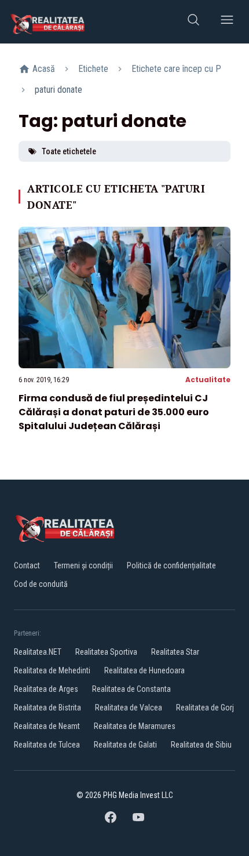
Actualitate (207, 380)
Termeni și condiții (83, 565)
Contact (27, 565)
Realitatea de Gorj (205, 707)
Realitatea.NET (37, 651)
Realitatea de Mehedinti (52, 670)
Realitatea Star (175, 651)
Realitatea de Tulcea (47, 744)
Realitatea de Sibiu (201, 744)
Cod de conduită (41, 584)
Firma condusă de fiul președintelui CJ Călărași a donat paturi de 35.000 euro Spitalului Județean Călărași (114, 412)
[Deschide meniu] (227, 22)
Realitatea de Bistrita (47, 707)
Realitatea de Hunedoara (144, 670)
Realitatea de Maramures (134, 726)
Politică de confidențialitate (171, 565)
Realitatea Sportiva (106, 651)
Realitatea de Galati (125, 744)
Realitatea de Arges (46, 689)
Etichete (93, 68)
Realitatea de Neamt (47, 726)
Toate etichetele (69, 151)
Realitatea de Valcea (128, 707)
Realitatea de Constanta (131, 689)
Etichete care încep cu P (176, 68)
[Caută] (193, 21)
